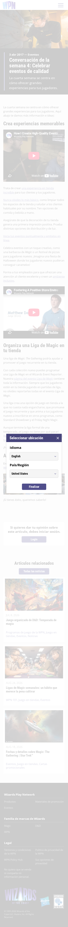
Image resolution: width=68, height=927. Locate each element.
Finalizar (34, 486)
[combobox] (31, 456)
